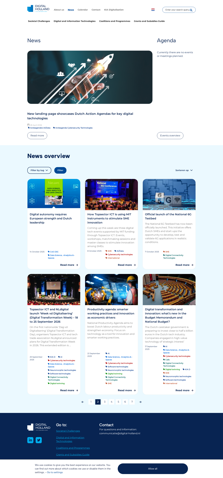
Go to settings (55, 472)
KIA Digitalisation (114, 9)
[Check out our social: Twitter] (39, 440)
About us (59, 9)
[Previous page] (82, 402)
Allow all (152, 468)
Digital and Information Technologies (74, 21)
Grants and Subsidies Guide (149, 21)
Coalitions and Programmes (114, 21)
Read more (37, 135)
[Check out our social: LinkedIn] (30, 440)
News (71, 9)
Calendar (83, 9)
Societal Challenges (39, 21)
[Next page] (140, 402)
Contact (96, 9)
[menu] (184, 170)
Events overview (170, 135)
